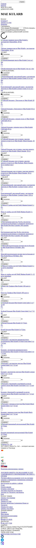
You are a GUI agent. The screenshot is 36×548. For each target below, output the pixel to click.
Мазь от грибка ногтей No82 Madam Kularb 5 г (17, 212)
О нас (3, 485)
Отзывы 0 (4, 21)
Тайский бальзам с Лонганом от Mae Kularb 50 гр (18, 109)
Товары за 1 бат (6, 501)
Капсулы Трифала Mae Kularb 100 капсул (15, 293)
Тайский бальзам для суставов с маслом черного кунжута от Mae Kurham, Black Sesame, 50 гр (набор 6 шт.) (17, 173)
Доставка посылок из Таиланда (11, 490)
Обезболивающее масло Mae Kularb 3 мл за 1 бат (17, 69)
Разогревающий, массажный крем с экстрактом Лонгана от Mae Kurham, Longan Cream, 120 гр (17, 194)
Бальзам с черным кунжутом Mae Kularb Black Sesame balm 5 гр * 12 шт (16, 413)
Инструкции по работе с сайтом (12, 483)
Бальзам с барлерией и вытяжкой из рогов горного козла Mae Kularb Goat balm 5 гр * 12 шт (17, 393)
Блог (2, 494)
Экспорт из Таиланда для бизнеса (12, 492)
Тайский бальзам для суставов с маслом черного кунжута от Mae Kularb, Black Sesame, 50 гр (17, 150)
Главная (3, 4)
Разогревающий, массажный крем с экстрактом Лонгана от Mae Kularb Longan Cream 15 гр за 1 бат (17, 88)
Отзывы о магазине (7, 489)
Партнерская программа (9, 516)
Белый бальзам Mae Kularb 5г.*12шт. (13, 329)
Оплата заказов (6, 487)
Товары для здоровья (8, 498)
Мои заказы (5, 514)
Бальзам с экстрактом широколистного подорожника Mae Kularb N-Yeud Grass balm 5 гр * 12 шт (17, 351)
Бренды (3, 5)
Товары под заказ (7, 507)
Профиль (4, 512)
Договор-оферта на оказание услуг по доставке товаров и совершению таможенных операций (17, 479)
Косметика (4, 499)
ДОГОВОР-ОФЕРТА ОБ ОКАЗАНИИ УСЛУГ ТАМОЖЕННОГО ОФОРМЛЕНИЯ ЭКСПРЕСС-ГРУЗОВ (18, 474)
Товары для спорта (7, 508)
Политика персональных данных (12, 469)
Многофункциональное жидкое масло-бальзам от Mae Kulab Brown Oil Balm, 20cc (17, 255)
